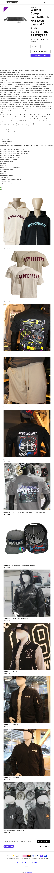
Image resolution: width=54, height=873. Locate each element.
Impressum (16, 841)
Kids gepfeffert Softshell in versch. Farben (14, 830)
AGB (35, 841)
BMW (25, 872)
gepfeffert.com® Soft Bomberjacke (12, 777)
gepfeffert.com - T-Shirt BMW (11, 459)
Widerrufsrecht (27, 858)
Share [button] (33, 62)
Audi (28, 872)
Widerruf (30, 841)
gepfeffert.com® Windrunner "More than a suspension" (17, 618)
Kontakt (11, 841)
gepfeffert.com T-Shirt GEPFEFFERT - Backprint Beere (17, 300)
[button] (2, 2)
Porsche (30, 872)
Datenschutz (24, 841)
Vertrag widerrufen (43, 841)
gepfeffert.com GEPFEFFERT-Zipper (12, 246)
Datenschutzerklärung (35, 858)
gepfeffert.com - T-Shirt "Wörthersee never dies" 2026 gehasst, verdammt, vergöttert (24, 512)
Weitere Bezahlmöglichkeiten (40, 58)
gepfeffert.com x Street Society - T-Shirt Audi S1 (15, 353)
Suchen (6, 841)
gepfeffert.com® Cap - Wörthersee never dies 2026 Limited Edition (19, 565)
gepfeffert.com (12, 858)
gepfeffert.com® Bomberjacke (11, 724)
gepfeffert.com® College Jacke (11, 671)
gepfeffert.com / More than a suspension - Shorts (15, 406)
